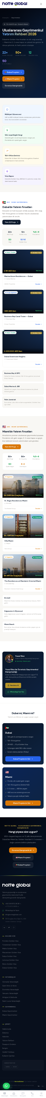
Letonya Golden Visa (10, 960)
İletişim (5, 1048)
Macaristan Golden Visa (11, 952)
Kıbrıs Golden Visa (9, 964)
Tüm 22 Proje (10, 222)
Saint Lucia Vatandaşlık (11, 1001)
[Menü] (41, 4)
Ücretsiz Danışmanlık (13, 86)
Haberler (5, 1037)
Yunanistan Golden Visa (11, 945)
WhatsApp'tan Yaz (17, 692)
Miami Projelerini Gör (22, 803)
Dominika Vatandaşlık (10, 989)
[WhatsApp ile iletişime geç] (6, 1086)
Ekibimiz (5, 1033)
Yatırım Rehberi (8, 1040)
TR (39, 1086)
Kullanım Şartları (8, 1056)
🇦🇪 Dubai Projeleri (12, 72)
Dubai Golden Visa (9, 968)
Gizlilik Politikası (8, 1052)
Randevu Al (14, 685)
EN (43, 1086)
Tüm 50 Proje (10, 447)
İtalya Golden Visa (9, 956)
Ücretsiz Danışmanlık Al (21, 850)
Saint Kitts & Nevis (9, 986)
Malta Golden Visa (9, 948)
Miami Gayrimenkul (9, 1015)
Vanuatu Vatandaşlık (10, 993)
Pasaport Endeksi (9, 1044)
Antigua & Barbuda (9, 997)
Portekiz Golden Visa (10, 941)
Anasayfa (5, 18)
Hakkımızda (6, 1029)
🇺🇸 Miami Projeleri (12, 79)
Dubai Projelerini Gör (21, 759)
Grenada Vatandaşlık (10, 982)
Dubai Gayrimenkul (9, 1011)
